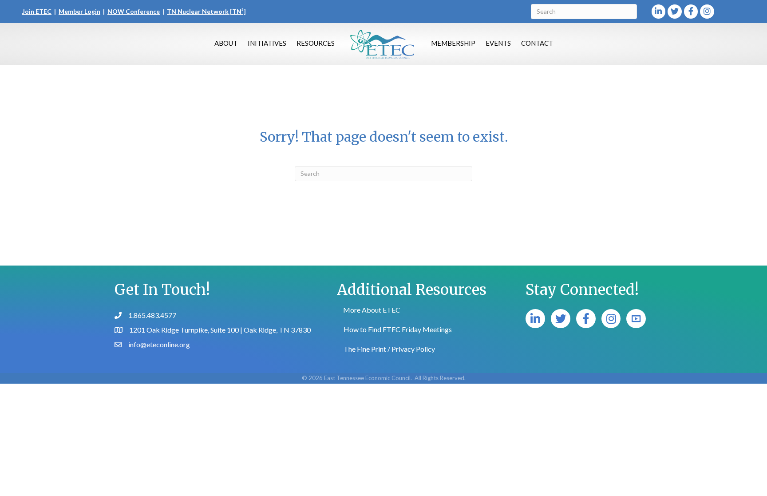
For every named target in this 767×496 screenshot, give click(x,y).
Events (498, 43)
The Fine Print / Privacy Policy (389, 349)
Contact (537, 43)
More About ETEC (371, 310)
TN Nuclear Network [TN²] (206, 11)
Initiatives (267, 43)
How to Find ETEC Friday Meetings (398, 329)
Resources (316, 43)
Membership (453, 43)
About (225, 43)
